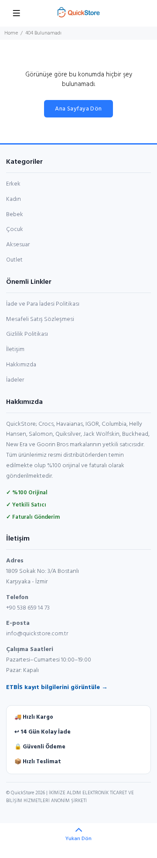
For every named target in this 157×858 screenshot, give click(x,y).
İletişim (15, 350)
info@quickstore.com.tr (37, 634)
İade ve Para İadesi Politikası (42, 304)
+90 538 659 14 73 (28, 608)
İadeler (15, 380)
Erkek (13, 184)
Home (11, 33)
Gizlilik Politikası (27, 334)
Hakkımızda (21, 365)
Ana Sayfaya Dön (78, 109)
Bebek (14, 215)
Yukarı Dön (78, 838)
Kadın (13, 199)
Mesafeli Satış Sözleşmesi (40, 319)
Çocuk (14, 229)
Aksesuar (18, 245)
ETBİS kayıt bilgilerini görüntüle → (57, 687)
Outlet (14, 260)
